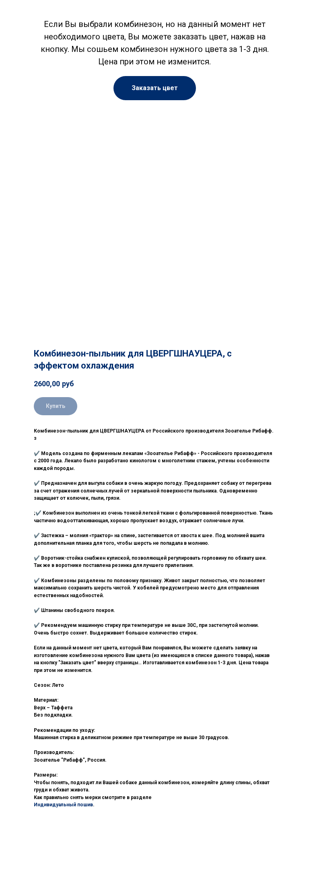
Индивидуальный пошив (63, 805)
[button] (154, 88)
